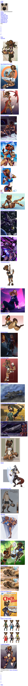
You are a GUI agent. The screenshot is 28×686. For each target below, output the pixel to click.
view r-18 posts (13, 670)
